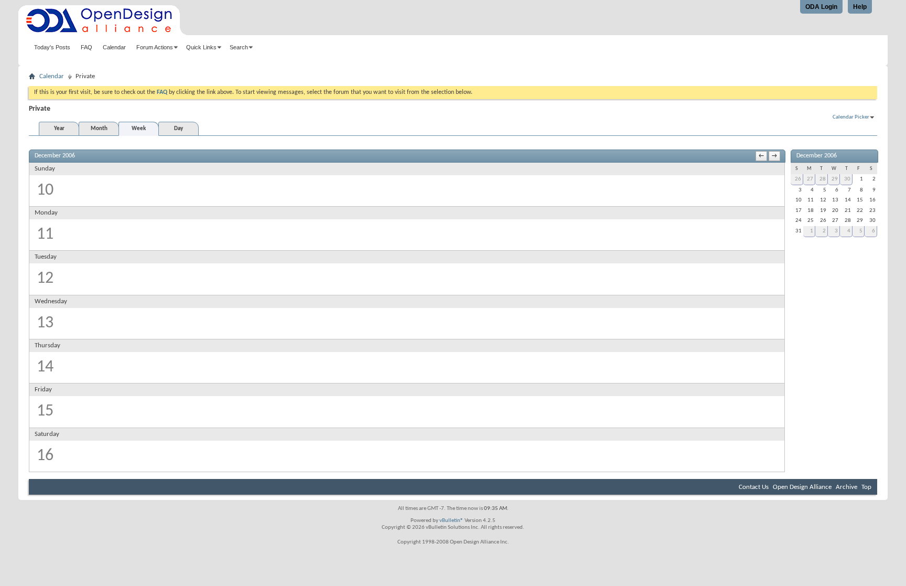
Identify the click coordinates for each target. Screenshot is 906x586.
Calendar (114, 47)
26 (798, 179)
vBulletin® (451, 521)
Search (239, 47)
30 (847, 179)
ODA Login (821, 6)
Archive (846, 487)
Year (59, 129)
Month (99, 129)
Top (866, 487)
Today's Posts (52, 47)
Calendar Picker (851, 117)
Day (178, 129)
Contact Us (754, 487)
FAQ (86, 47)
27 (810, 179)
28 (822, 179)
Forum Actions (154, 47)
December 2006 (816, 156)
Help (860, 6)
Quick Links (201, 47)
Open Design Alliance (802, 487)
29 (835, 179)
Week (139, 129)
